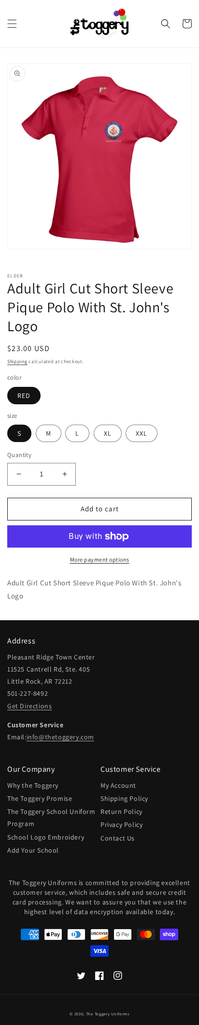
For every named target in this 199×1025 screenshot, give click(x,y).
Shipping (17, 361)
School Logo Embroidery (45, 837)
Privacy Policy (121, 824)
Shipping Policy (124, 798)
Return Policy (121, 811)
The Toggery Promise (39, 798)
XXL (141, 433)
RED (23, 395)
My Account (118, 785)
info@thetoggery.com (60, 737)
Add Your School (33, 850)
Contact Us (117, 838)
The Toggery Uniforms (107, 1013)
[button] (12, 23)
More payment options (99, 559)
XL (108, 433)
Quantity (19, 455)
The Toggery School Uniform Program (51, 817)
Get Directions (29, 706)
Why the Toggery (32, 785)
